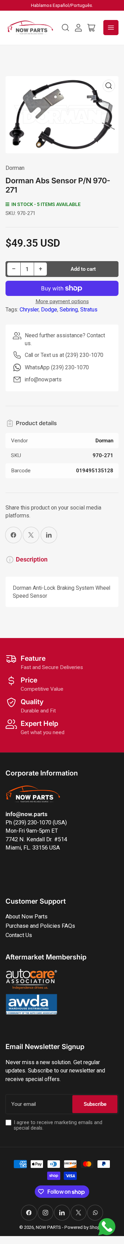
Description (32, 559)
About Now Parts (27, 916)
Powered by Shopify (84, 1227)
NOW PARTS (48, 1227)
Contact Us (19, 935)
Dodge (49, 309)
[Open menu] (110, 27)
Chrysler (29, 309)
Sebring (69, 309)
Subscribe (95, 1104)
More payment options (62, 301)
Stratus (88, 309)
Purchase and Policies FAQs (40, 926)
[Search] (65, 27)
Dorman (15, 168)
